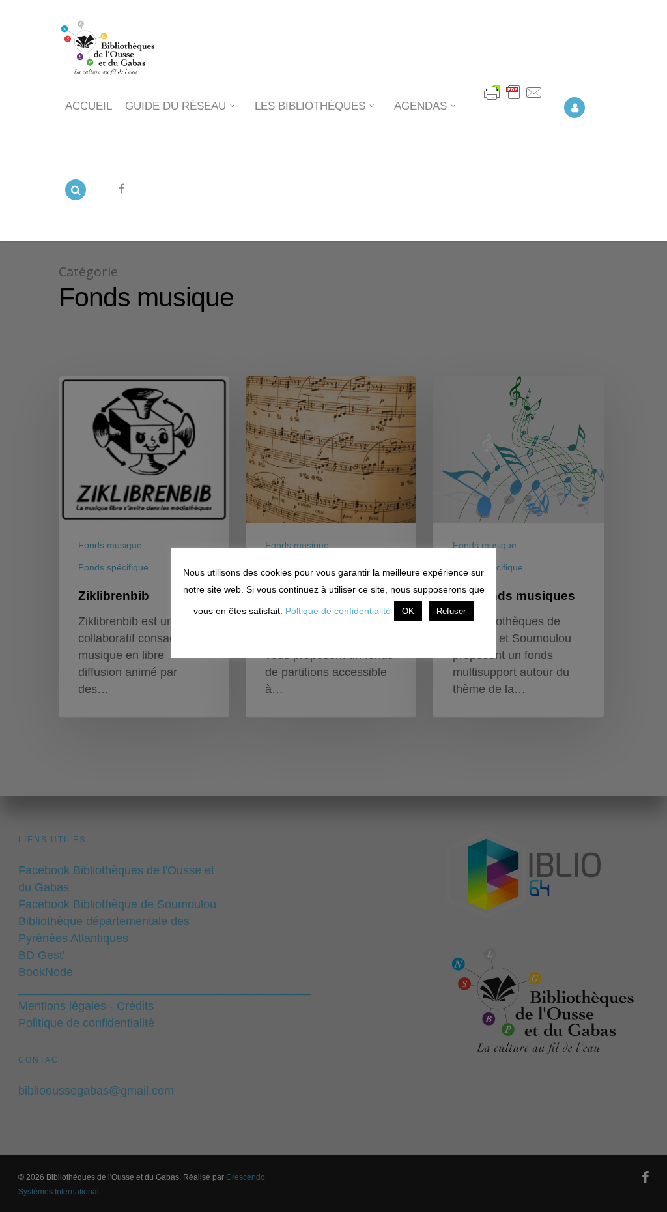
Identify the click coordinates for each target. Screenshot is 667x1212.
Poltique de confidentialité (338, 611)
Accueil (88, 106)
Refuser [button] (451, 611)
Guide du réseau (175, 106)
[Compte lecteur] (574, 118)
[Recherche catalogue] (75, 200)
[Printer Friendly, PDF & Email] (513, 100)
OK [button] (408, 611)
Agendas (420, 106)
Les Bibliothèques (310, 106)
